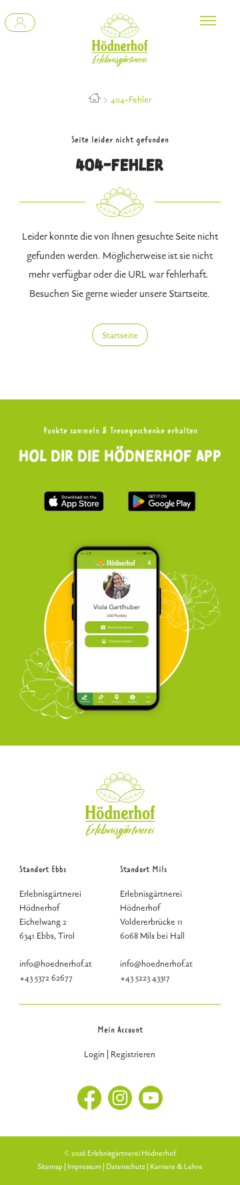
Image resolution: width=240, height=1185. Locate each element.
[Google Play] (161, 508)
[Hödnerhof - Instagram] (120, 1107)
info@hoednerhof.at (156, 964)
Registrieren (133, 1055)
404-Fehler (131, 100)
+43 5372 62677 (46, 978)
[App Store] (74, 508)
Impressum (84, 1167)
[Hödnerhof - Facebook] (89, 1107)
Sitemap (50, 1167)
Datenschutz (125, 1167)
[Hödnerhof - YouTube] (151, 1107)
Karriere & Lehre (176, 1167)
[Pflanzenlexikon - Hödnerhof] (20, 22)
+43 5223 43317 (145, 978)
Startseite (120, 336)
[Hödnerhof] (120, 40)
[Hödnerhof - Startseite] (94, 100)
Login (94, 1055)
